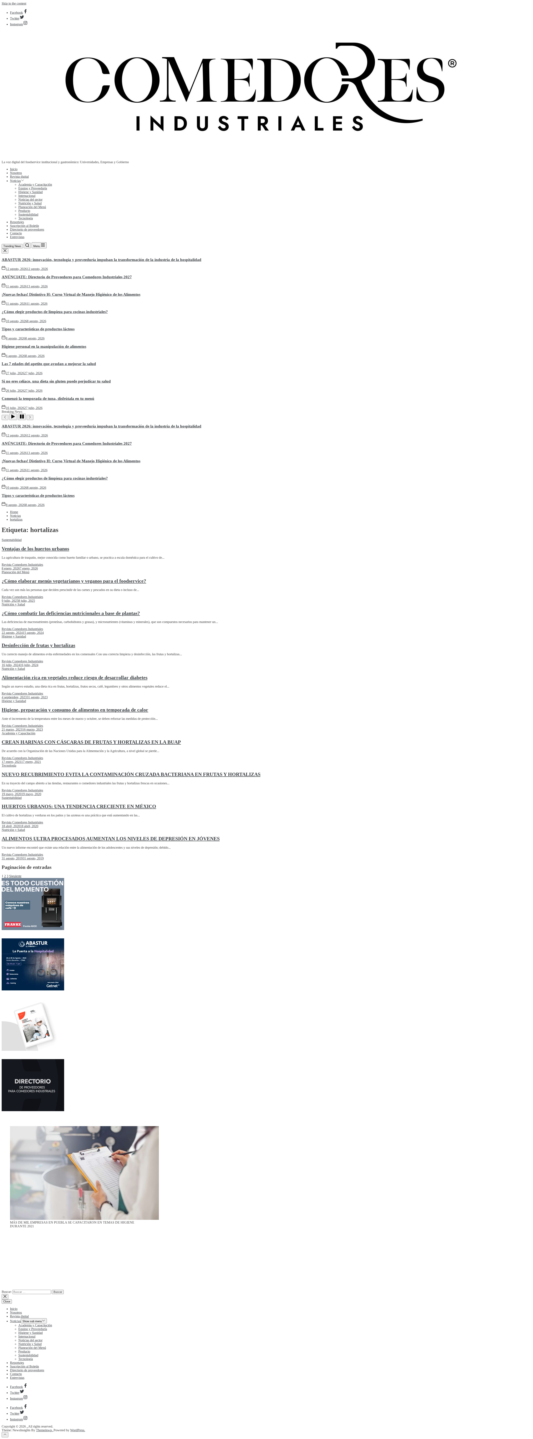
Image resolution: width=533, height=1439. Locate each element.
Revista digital (19, 176)
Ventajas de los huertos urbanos (35, 548)
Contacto (16, 233)
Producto (24, 211)
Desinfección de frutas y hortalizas (38, 645)
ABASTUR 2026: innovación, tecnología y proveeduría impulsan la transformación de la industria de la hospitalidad (101, 259)
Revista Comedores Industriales (22, 564)
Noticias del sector (30, 199)
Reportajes (17, 222)
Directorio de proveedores (27, 229)
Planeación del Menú (32, 207)
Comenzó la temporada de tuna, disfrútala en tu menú (48, 398)
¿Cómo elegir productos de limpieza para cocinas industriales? (55, 312)
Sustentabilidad (28, 214)
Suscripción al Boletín (24, 226)
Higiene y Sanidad (30, 192)
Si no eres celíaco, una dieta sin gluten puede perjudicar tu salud (56, 381)
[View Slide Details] (84, 1218)
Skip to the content (14, 3)
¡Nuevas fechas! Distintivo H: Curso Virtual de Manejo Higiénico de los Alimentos (71, 294)
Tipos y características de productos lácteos (38, 329)
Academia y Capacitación (35, 184)
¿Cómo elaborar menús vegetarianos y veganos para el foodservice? (74, 581)
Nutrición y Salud (30, 203)
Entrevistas (17, 237)
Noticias (15, 181)
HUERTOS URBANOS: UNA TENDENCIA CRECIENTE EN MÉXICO (79, 806)
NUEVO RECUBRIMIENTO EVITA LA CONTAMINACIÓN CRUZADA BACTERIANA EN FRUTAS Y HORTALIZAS (131, 774)
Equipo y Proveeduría (32, 188)
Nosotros (16, 173)
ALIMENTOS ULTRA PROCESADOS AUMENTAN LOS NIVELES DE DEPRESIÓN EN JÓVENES (111, 838)
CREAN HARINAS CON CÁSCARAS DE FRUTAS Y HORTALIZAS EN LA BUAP (91, 742)
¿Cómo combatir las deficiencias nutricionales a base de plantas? (71, 613)
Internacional (26, 196)
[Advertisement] (266, 1260)
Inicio (13, 169)
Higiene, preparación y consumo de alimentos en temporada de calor (75, 710)
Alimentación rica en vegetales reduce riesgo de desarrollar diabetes (74, 677)
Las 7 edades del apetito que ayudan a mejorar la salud (49, 364)
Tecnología (25, 218)
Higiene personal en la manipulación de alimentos (44, 346)
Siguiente (15, 876)
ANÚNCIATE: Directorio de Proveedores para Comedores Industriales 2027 (67, 277)
